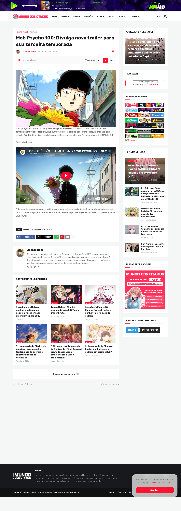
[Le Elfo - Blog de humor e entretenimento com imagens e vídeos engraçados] (131, 122)
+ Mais (122, 16)
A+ (111, 60)
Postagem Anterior (23, 384)
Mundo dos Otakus (33, 492)
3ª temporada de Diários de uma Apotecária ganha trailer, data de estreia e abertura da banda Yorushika (31, 352)
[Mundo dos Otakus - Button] (131, 106)
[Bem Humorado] (144, 137)
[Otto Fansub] (131, 137)
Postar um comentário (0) (66, 374)
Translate (153, 84)
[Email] (67, 236)
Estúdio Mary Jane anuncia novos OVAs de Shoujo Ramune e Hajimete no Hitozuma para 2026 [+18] (152, 193)
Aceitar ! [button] (154, 490)
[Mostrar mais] (73, 236)
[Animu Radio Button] (157, 106)
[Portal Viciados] (144, 111)
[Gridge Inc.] (157, 117)
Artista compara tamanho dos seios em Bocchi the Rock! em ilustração (152, 230)
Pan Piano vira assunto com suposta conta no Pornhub (153, 246)
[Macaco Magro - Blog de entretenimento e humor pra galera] (144, 122)
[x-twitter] (35, 267)
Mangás (88, 16)
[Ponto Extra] (157, 127)
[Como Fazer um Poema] (144, 127)
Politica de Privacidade (161, 482)
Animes (65, 16)
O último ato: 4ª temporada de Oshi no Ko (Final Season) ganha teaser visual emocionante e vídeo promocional (66, 352)
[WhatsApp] (56, 236)
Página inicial (22, 32)
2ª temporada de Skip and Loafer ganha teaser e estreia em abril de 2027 (99, 349)
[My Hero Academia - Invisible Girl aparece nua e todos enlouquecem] (132, 212)
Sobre (135, 16)
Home (54, 16)
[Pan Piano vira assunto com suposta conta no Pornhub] (132, 247)
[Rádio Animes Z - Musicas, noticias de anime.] (157, 111)
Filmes (100, 16)
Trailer (49, 229)
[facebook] (28, 267)
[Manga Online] (157, 132)
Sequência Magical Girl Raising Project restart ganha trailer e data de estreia (98, 311)
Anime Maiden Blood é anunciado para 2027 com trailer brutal (65, 310)
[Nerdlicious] (157, 122)
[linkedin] (38, 267)
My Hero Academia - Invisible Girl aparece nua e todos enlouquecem (151, 212)
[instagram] (31, 267)
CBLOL (111, 16)
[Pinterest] (62, 236)
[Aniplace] (130, 140)
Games (76, 16)
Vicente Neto (35, 249)
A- (99, 60)
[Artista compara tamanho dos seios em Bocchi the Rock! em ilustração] (132, 229)
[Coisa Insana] (144, 132)
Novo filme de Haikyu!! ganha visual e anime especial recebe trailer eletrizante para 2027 (28, 311)
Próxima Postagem (108, 384)
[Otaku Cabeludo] (144, 117)
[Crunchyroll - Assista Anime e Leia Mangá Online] (144, 106)
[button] (158, 16)
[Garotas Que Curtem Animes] (131, 111)
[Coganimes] (157, 137)
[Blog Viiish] (131, 132)
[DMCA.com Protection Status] (143, 333)
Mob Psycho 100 (38, 229)
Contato (122, 492)
